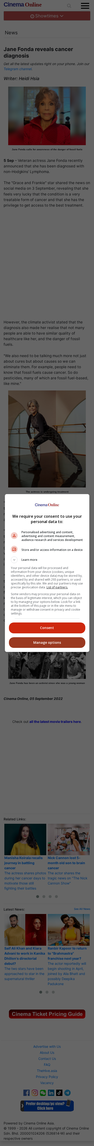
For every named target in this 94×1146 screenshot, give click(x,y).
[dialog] (47, 573)
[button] (47, 559)
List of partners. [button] (57, 587)
